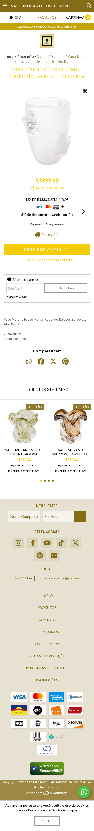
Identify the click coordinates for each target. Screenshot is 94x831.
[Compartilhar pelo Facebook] (41, 361)
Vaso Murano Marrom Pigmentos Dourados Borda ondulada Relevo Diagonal (70, 452)
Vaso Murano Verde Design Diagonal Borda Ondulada (23, 452)
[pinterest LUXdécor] (40, 555)
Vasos (42, 57)
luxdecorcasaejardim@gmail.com (58, 578)
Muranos (58, 57)
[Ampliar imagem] (85, 91)
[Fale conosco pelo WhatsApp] (84, 792)
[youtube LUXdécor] (47, 543)
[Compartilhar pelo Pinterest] (65, 361)
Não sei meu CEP (16, 296)
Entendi (47, 821)
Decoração (25, 57)
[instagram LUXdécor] (18, 543)
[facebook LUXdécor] (32, 543)
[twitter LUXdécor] (75, 543)
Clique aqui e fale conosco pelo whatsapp (47, 26)
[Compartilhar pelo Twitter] (53, 361)
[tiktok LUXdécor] (61, 543)
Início (9, 57)
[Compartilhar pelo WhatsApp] (28, 362)
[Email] (54, 555)
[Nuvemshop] (47, 794)
